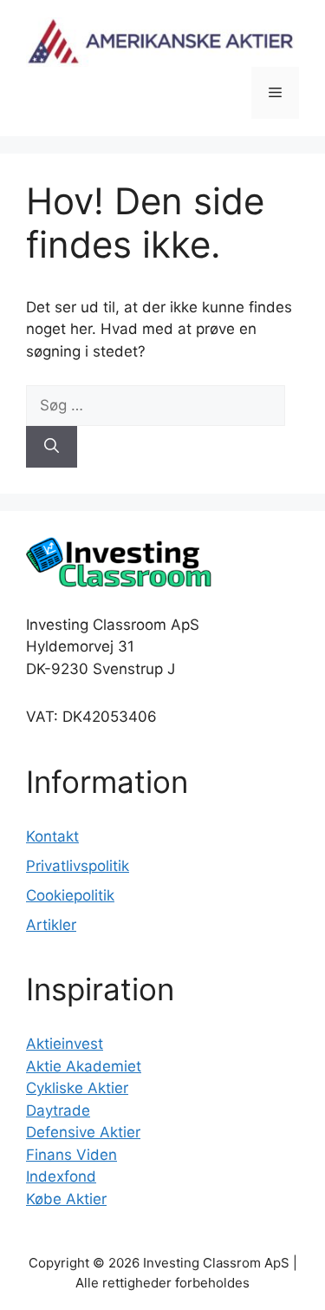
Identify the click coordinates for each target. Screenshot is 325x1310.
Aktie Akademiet (83, 1066)
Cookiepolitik (70, 895)
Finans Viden (71, 1154)
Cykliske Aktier (77, 1088)
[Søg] (51, 447)
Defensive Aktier (83, 1132)
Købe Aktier (66, 1199)
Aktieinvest (64, 1043)
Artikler (51, 924)
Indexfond (61, 1176)
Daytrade (58, 1110)
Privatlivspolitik (77, 865)
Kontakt (52, 836)
